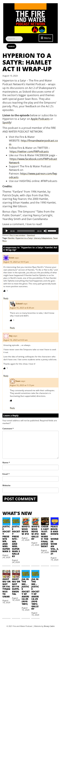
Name (6, 462)
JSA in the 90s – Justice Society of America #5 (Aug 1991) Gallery (35, 594)
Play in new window (17, 235)
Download (31, 235)
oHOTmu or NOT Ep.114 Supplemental (16, 586)
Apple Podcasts (40, 119)
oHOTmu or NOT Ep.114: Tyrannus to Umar (6, 588)
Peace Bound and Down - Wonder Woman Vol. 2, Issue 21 (55, 540)
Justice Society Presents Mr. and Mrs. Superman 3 (6, 539)
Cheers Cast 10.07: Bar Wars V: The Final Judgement (45, 536)
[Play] (6, 231)
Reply (5, 298)
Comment (8, 428)
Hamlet (11, 238)
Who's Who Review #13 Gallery (35, 532)
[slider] (52, 230)
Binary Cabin (49, 626)
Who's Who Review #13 (26, 530)
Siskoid (19, 303)
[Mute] (45, 231)
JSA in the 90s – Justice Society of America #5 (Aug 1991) (26, 591)
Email (6, 474)
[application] (30, 231)
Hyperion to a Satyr (24, 238)
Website (6, 485)
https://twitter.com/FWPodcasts (29, 151)
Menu (47, 38)
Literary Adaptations (43, 238)
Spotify (6, 122)
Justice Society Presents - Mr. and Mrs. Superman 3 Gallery (16, 541)
